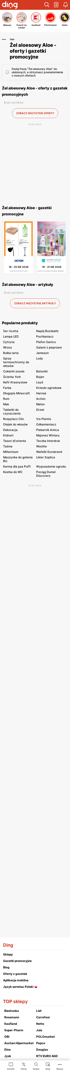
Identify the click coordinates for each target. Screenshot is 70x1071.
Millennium (10, 452)
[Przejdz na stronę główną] (10, 5)
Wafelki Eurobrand (49, 452)
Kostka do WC (13, 472)
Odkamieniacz (46, 424)
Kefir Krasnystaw (15, 382)
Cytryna (9, 342)
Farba (7, 388)
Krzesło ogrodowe (48, 388)
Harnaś (41, 393)
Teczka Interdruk (48, 441)
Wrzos (7, 347)
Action (41, 399)
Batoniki (42, 371)
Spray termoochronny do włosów (16, 362)
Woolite (41, 446)
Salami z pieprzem (49, 347)
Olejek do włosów (15, 424)
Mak (6, 404)
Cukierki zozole (13, 371)
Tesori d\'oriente (14, 441)
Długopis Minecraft (16, 393)
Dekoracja (10, 430)
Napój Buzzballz (47, 331)
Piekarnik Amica (47, 430)
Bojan (40, 377)
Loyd (39, 382)
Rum (6, 399)
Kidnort (8, 435)
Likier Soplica (45, 457)
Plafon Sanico (46, 342)
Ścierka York (12, 377)
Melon (40, 404)
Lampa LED (11, 336)
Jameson (42, 353)
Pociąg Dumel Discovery (46, 474)
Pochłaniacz (44, 336)
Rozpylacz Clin (13, 419)
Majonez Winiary (48, 435)
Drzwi (40, 410)
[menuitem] (11, 1066)
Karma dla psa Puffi (17, 466)
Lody (39, 358)
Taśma (7, 446)
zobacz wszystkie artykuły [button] (35, 303)
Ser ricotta (10, 331)
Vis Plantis (43, 419)
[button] (46, 5)
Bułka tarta (11, 353)
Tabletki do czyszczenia (12, 411)
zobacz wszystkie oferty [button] (35, 113)
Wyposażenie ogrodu (51, 466)
